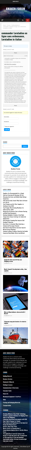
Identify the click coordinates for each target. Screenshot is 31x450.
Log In (7, 129)
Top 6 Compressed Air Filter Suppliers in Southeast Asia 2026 (13, 205)
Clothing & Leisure (7, 385)
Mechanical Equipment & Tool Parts (12, 397)
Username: (6, 116)
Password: (6, 121)
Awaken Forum (15, 8)
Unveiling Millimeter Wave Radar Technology (14, 414)
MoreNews (23, 446)
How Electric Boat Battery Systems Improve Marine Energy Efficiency (14, 228)
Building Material (7, 376)
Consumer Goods (7, 391)
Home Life (5, 394)
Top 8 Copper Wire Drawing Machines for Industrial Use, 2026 (13, 209)
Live (27, 20)
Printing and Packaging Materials (11, 402)
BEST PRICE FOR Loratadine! (10, 64)
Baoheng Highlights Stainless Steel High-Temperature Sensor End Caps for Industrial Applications (14, 217)
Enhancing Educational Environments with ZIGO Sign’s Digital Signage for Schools (15, 420)
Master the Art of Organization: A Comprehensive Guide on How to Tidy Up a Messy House (15, 430)
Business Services (7, 379)
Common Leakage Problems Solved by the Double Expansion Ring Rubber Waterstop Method (15, 232)
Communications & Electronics (11, 388)
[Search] (22, 20)
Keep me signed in (9, 126)
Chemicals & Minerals (8, 382)
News (6, 255)
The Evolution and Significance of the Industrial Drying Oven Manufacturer (15, 424)
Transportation (7, 405)
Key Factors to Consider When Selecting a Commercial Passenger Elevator (13, 225)
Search (5, 142)
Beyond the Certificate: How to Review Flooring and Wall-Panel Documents (15, 212)
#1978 (26, 56)
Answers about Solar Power (10, 426)
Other (4, 399)
